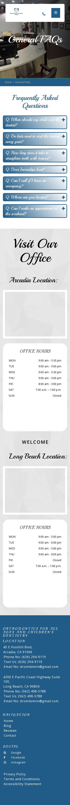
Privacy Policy (15, 774)
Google (16, 752)
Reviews (10, 730)
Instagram (18, 762)
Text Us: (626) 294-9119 (23, 662)
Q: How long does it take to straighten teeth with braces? (27, 155)
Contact (10, 735)
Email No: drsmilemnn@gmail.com (31, 667)
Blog (7, 726)
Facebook (18, 757)
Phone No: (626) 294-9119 (25, 657)
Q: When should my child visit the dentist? (32, 122)
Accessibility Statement (22, 784)
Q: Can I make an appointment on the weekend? (31, 211)
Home (8, 82)
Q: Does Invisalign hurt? (25, 169)
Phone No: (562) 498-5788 (25, 691)
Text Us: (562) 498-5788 (23, 696)
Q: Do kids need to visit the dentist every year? (32, 139)
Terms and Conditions (22, 779)
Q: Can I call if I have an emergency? (25, 183)
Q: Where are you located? (27, 197)
